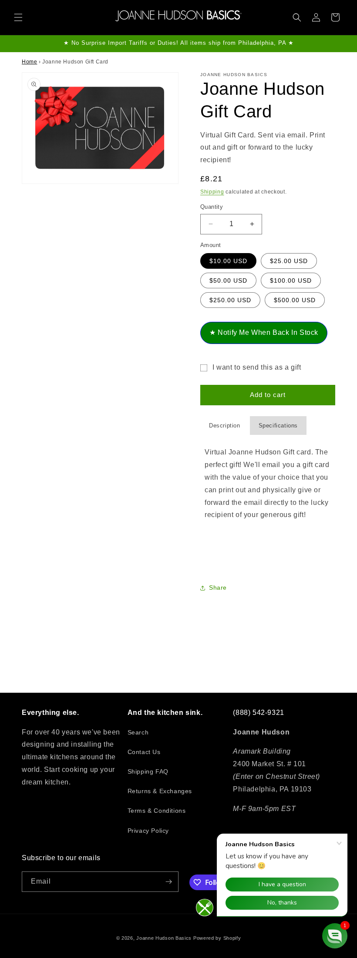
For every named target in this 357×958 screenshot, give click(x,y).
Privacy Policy (148, 830)
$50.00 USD (228, 280)
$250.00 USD (230, 300)
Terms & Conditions (157, 810)
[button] (18, 17)
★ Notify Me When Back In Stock (263, 332)
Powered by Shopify (217, 938)
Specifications (278, 425)
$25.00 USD (289, 260)
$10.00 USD (228, 260)
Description (224, 425)
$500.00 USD (295, 300)
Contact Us (144, 751)
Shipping (212, 192)
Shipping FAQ (148, 771)
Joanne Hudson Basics (164, 938)
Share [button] (218, 587)
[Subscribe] (168, 881)
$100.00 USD (291, 280)
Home (29, 62)
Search (138, 732)
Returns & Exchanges (160, 791)
